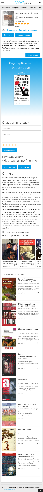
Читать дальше (33, 55)
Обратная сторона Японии (28, 329)
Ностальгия (22, 379)
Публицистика (12, 30)
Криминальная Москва (27, 262)
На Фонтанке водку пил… (21, 98)
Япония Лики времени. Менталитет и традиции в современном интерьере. (28, 280)
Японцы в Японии (24, 429)
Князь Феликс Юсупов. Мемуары (10, 262)
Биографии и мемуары (28, 30)
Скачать (8, 35)
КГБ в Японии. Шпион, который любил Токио (26, 305)
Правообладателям (9, 489)
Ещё (21, 72)
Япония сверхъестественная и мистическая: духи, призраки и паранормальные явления (28, 355)
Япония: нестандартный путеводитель (27, 405)
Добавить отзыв (9, 150)
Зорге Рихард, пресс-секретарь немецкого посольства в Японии (26, 456)
